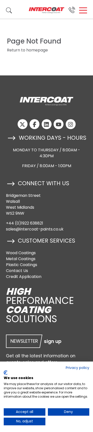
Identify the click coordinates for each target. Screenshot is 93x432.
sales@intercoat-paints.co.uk (34, 229)
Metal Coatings (20, 259)
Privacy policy (77, 367)
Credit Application (23, 276)
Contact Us (17, 270)
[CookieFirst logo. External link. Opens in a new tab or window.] (5, 372)
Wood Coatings (21, 253)
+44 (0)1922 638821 (24, 223)
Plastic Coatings (21, 265)
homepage (37, 50)
